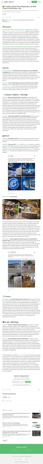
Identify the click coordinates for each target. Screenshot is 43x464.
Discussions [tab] (10, 410)
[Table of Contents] (1, 232)
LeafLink (4, 324)
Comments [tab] (5, 397)
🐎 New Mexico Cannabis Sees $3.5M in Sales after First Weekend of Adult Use (16, 414)
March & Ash (5, 196)
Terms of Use (27, 384)
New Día (18, 144)
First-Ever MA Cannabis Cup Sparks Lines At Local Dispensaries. (18, 29)
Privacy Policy (29, 385)
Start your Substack (18, 459)
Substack (16, 461)
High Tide (4, 116)
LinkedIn (11, 20)
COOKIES (4, 144)
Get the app (27, 459)
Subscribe (34, 1)
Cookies (27, 144)
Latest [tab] (6, 410)
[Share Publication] (30, 2)
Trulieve (4, 138)
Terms (23, 456)
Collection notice (28, 456)
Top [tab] (3, 410)
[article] (21, 416)
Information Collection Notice (21, 385)
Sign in (39, 1)
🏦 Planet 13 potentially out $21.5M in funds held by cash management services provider (16, 432)
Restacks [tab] (9, 397)
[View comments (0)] (7, 17)
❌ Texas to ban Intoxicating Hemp (11, 423)
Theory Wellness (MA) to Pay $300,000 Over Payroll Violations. (17, 46)
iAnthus (4, 97)
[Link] (1, 27)
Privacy (20, 456)
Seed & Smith (5, 239)
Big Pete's (4, 83)
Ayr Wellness (5, 299)
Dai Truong (4, 13)
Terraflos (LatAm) (6, 70)
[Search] (28, 2)
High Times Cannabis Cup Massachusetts (14, 31)
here (9, 21)
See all (4, 440)
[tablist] (6, 397)
